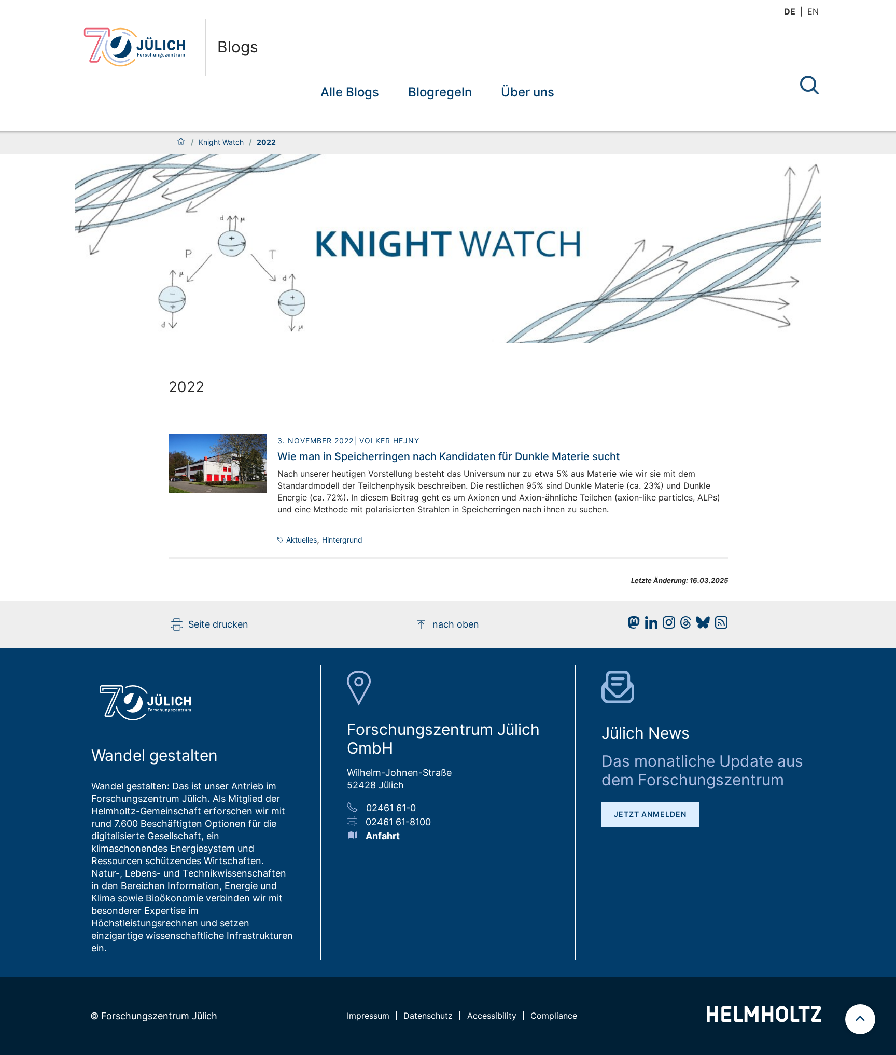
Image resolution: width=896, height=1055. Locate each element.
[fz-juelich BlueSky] (700, 625)
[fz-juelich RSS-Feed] (718, 625)
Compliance (553, 1015)
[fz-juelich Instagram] (666, 625)
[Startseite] (181, 142)
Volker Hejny (389, 440)
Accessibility (491, 1015)
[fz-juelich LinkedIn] (648, 625)
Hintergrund (342, 539)
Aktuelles (301, 539)
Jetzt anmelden (650, 814)
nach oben (455, 624)
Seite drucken (218, 624)
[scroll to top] (860, 1019)
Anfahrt (383, 835)
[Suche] (809, 85)
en (813, 11)
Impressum (368, 1015)
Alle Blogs (349, 92)
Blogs (237, 47)
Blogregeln (440, 92)
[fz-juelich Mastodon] (631, 625)
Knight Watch (221, 142)
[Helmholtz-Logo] (764, 1018)
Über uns (527, 92)
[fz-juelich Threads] (683, 625)
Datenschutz (428, 1015)
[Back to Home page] (140, 47)
